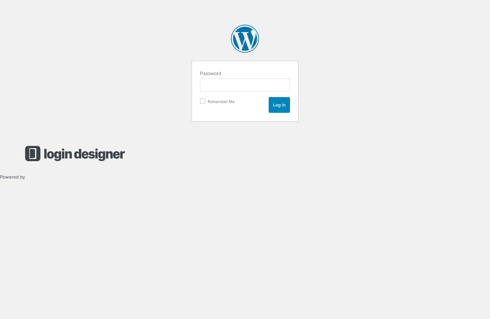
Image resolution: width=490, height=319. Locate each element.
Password (210, 73)
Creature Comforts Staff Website (245, 39)
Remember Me (221, 101)
